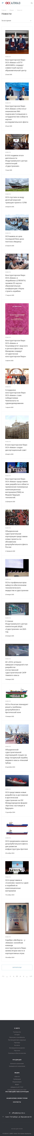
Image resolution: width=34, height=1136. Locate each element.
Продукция (17, 1060)
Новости (17, 1076)
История (17, 1034)
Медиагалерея (17, 1082)
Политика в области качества (17, 1053)
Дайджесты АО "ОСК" (17, 1087)
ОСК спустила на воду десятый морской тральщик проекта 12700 (16, 200)
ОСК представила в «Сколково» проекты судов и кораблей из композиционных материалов (16, 885)
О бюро (17, 1028)
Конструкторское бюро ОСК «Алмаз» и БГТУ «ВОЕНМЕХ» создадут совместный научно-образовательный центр (15, 65)
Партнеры (17, 1042)
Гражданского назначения (17, 1066)
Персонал (17, 1050)
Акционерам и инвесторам (17, 1098)
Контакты (17, 1045)
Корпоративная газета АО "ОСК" (17, 1090)
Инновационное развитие (17, 1048)
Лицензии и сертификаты (17, 1037)
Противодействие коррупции (17, 1040)
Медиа (17, 1073)
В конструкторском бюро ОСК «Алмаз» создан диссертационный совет (16, 447)
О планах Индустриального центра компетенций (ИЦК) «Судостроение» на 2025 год (16, 626)
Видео (17, 1084)
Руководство (17, 1032)
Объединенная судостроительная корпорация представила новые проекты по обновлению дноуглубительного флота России (16, 539)
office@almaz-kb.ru (18, 1113)
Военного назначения (17, 1063)
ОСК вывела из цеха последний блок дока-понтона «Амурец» (14, 239)
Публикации (17, 1079)
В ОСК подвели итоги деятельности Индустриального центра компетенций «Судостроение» (16, 160)
